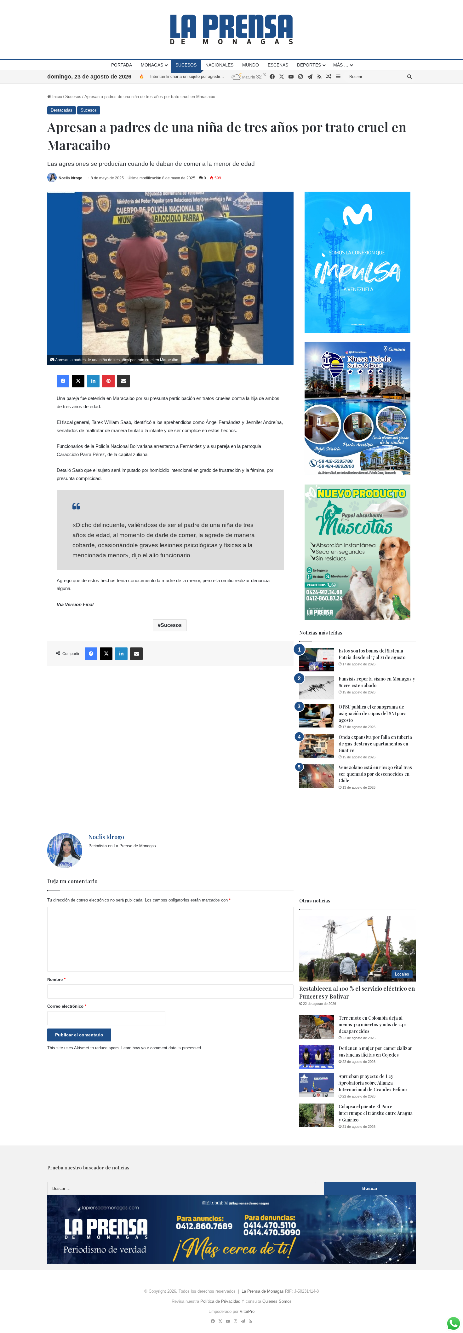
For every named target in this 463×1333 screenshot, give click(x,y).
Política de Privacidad (220, 1301)
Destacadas (61, 110)
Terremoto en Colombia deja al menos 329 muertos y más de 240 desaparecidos (373, 1024)
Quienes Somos (277, 1301)
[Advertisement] (170, 750)
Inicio (56, 96)
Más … (340, 64)
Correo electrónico (66, 1006)
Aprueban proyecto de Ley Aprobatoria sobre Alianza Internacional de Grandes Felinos (373, 1082)
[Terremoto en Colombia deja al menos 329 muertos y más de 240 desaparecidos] (316, 1027)
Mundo (250, 64)
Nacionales (219, 64)
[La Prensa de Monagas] (231, 29)
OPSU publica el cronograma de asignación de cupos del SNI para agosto (373, 713)
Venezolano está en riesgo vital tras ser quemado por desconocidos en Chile (375, 774)
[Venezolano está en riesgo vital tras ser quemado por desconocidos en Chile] (316, 776)
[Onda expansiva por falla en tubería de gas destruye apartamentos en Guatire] (316, 746)
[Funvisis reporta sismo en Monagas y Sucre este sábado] (316, 687)
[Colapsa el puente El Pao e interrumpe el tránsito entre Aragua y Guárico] (316, 1115)
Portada (121, 64)
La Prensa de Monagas (263, 1291)
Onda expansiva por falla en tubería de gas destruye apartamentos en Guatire (375, 743)
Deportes (309, 64)
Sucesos (186, 64)
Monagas (152, 64)
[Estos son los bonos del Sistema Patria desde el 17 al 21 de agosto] (316, 659)
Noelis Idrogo (70, 178)
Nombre (56, 979)
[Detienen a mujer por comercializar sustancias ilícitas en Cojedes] (316, 1057)
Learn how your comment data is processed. (161, 1048)
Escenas (278, 64)
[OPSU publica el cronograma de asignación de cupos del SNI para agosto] (316, 715)
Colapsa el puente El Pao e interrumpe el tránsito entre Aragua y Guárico (376, 1113)
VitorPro (247, 1311)
